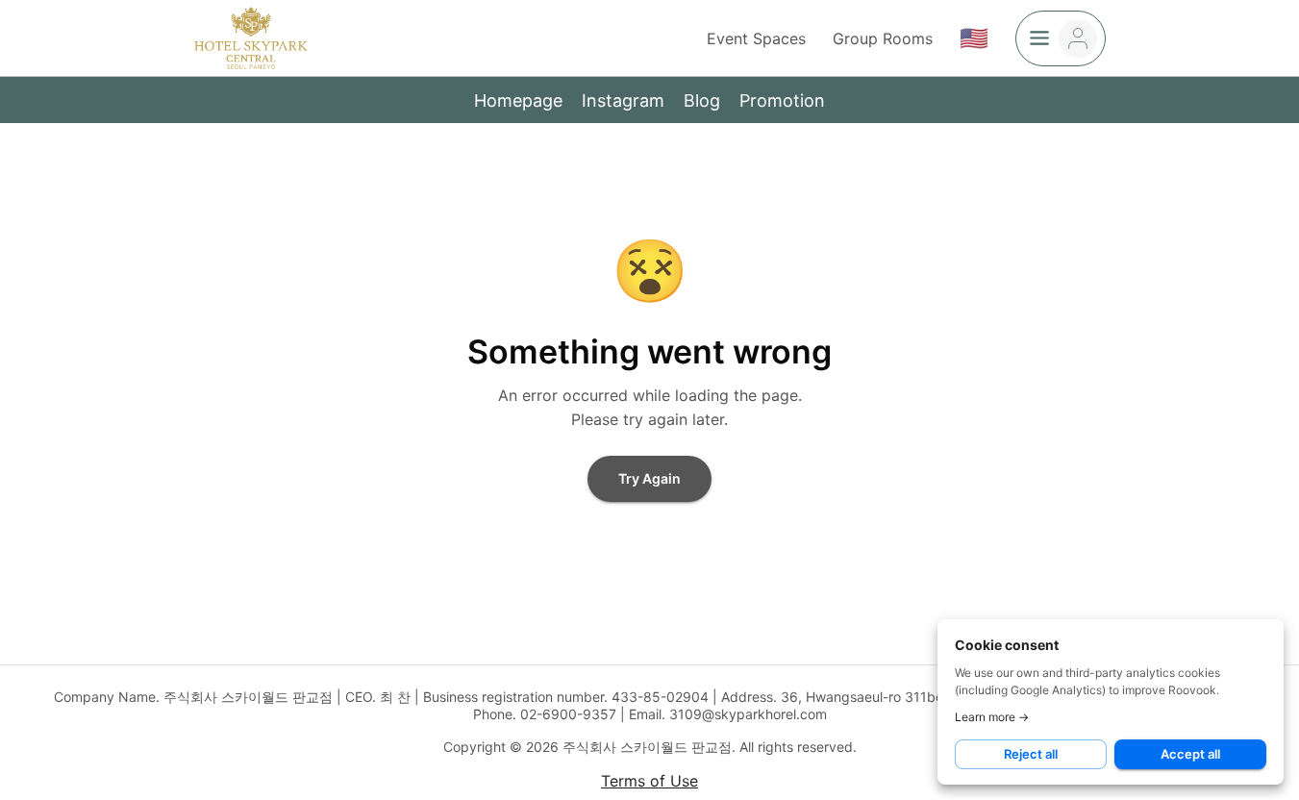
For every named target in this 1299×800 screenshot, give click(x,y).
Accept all (1190, 754)
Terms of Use (649, 780)
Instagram (623, 100)
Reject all (1031, 754)
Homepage (518, 100)
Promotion (782, 100)
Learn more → (992, 717)
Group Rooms (883, 38)
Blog (702, 100)
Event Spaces (756, 38)
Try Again (649, 478)
